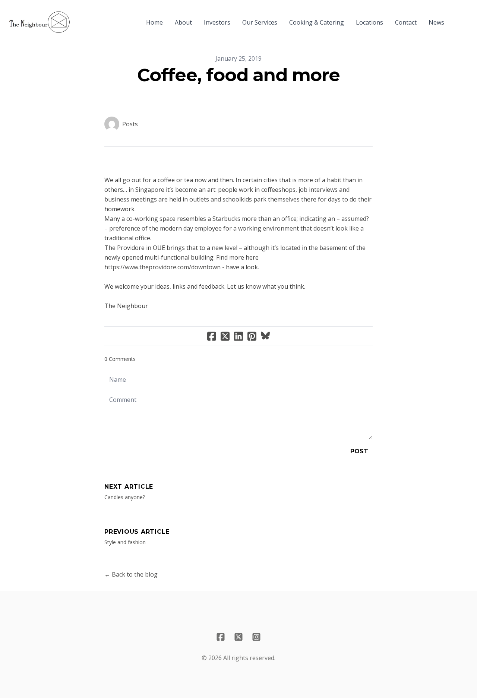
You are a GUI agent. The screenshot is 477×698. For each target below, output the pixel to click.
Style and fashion (125, 542)
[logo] (39, 22)
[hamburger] (79, 18)
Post (359, 451)
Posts (130, 124)
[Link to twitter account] (238, 636)
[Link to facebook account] (220, 636)
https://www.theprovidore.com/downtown (162, 267)
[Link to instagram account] (256, 636)
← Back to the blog (131, 574)
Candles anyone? (124, 497)
